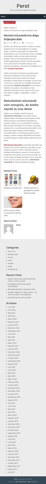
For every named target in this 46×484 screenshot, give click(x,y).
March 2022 (12, 319)
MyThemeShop (21, 482)
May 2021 (11, 337)
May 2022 (11, 313)
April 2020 (11, 376)
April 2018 (11, 445)
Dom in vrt (11, 251)
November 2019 (14, 391)
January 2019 (13, 421)
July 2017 (11, 472)
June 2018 (12, 442)
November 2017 (14, 460)
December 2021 (14, 328)
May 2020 (11, 373)
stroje (10, 266)
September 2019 (14, 397)
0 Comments (29, 43)
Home (6, 28)
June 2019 (12, 406)
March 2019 (12, 415)
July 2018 (11, 439)
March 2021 (12, 343)
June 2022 (12, 310)
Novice (12, 28)
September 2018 (14, 433)
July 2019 (11, 403)
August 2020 (12, 364)
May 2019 (11, 409)
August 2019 (12, 400)
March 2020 (12, 379)
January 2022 (13, 325)
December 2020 (14, 352)
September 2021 (14, 331)
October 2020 (13, 358)
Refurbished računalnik (13, 145)
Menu (3, 16)
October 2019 (13, 394)
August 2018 (12, 436)
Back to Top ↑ (32, 482)
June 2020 (12, 370)
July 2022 (11, 307)
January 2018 (13, 454)
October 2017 (13, 463)
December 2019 (14, 388)
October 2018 (13, 430)
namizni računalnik (15, 68)
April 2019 (11, 412)
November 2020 (14, 355)
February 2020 (13, 382)
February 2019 (13, 418)
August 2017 (12, 469)
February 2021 (13, 346)
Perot (23, 6)
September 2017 (14, 466)
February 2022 (13, 322)
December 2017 (14, 457)
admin (10, 43)
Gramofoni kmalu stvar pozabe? (19, 297)
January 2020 (13, 385)
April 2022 (11, 316)
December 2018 (14, 424)
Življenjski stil (12, 269)
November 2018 (14, 427)
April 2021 (11, 340)
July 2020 (11, 367)
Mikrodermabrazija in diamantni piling (21, 289)
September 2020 (14, 361)
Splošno (11, 263)
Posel (10, 260)
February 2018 (13, 451)
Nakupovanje (13, 254)
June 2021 (12, 334)
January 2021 (13, 349)
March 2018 (12, 448)
